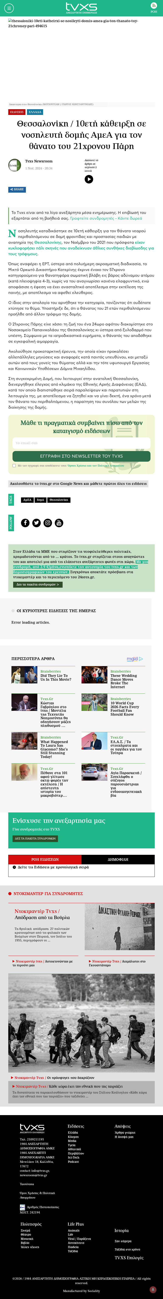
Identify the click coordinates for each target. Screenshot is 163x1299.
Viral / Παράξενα (79, 1239)
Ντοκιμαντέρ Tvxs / (37, 911)
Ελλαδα (35, 112)
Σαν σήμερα (123, 1241)
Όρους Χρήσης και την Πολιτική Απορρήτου (95, 465)
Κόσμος (73, 1137)
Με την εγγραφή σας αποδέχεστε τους (71, 465)
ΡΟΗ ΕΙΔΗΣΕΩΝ (45, 859)
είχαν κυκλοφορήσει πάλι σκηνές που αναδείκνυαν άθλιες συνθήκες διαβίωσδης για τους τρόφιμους (81, 248)
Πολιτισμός (31, 1224)
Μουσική (27, 1239)
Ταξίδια (73, 1251)
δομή (40, 500)
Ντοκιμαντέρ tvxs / (30, 961)
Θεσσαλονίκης (48, 243)
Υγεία (71, 1145)
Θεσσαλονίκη (59, 500)
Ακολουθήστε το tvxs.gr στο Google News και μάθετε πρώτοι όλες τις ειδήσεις (78, 484)
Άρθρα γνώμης (125, 1132)
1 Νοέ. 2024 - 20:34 (38, 168)
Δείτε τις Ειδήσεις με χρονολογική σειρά (51, 867)
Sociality (94, 1291)
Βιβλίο (25, 1243)
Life (70, 1234)
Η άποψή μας (124, 1137)
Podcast (73, 1162)
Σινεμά (25, 1230)
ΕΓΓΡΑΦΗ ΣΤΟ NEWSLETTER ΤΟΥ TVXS (81, 456)
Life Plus (76, 1224)
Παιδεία (73, 1247)
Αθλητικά (74, 1149)
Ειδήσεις (76, 1126)
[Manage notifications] (153, 1289)
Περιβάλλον (76, 1153)
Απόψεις (123, 1126)
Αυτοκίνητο (76, 1243)
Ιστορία (122, 1231)
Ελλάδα (73, 1132)
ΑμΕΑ (27, 500)
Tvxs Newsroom (39, 161)
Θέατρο (26, 1234)
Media (72, 1141)
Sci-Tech (73, 1157)
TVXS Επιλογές (129, 1258)
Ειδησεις (17, 112)
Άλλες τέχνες (30, 1247)
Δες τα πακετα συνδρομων (35, 838)
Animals (74, 1230)
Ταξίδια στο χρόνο (127, 1249)
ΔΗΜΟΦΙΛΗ (118, 859)
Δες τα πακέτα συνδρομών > (38, 584)
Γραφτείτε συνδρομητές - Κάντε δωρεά (106, 219)
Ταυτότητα (27, 1184)
